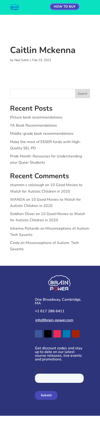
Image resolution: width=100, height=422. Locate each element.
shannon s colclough (27, 185)
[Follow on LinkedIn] (66, 334)
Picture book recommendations (36, 117)
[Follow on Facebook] (38, 334)
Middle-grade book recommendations (41, 133)
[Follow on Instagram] (57, 334)
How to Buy (65, 6)
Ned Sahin (21, 60)
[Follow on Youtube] (76, 334)
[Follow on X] (48, 334)
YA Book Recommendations (33, 125)
